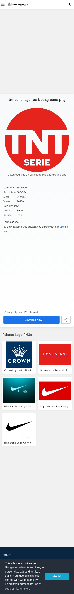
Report (21, 210)
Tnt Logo (22, 187)
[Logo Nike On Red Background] (55, 391)
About (6, 555)
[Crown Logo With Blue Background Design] (19, 354)
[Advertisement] (37, 53)
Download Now (33, 319)
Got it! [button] (57, 576)
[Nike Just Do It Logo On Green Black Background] (19, 391)
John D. (21, 215)
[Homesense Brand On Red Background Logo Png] (55, 354)
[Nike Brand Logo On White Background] (19, 427)
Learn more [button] (23, 588)
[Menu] (3, 4)
